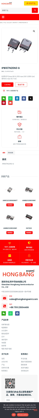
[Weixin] (4, 98)
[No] (35, 410)
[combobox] (16, 10)
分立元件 (9, 22)
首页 (1, 22)
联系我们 (24, 354)
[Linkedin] (17, 98)
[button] (3, 17)
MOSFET (15, 22)
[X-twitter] (30, 98)
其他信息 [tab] (10, 152)
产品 (4, 22)
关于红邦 (5, 354)
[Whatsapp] (10, 98)
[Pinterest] (4, 103)
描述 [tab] (4, 152)
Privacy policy (23, 415)
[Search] (35, 10)
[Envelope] (10, 103)
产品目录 (5, 320)
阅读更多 (10, 205)
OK (14, 415)
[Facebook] (24, 98)
